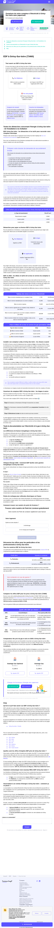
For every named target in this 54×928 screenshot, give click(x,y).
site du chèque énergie (15, 474)
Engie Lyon (21, 921)
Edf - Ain (11, 742)
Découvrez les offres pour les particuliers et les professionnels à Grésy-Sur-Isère (25, 46)
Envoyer (27, 827)
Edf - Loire (11, 741)
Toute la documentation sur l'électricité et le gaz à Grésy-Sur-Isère (22, 44)
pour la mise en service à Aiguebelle (23, 457)
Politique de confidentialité (24, 894)
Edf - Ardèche (12, 744)
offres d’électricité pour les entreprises (23, 597)
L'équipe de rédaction (23, 883)
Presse (20, 889)
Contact (20, 886)
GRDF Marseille (40, 921)
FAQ (7, 48)
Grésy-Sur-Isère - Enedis (15, 726)
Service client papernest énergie (25, 887)
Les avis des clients (23, 888)
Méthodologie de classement (24, 895)
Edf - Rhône (12, 746)
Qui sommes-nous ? (23, 882)
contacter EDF (43, 549)
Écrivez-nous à (25, 900)
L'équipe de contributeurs (24, 884)
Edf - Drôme (12, 737)
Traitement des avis (23, 892)
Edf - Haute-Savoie (13, 747)
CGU (20, 891)
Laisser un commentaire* (8, 817)
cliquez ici (45, 830)
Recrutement (21, 890)
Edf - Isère (11, 739)
